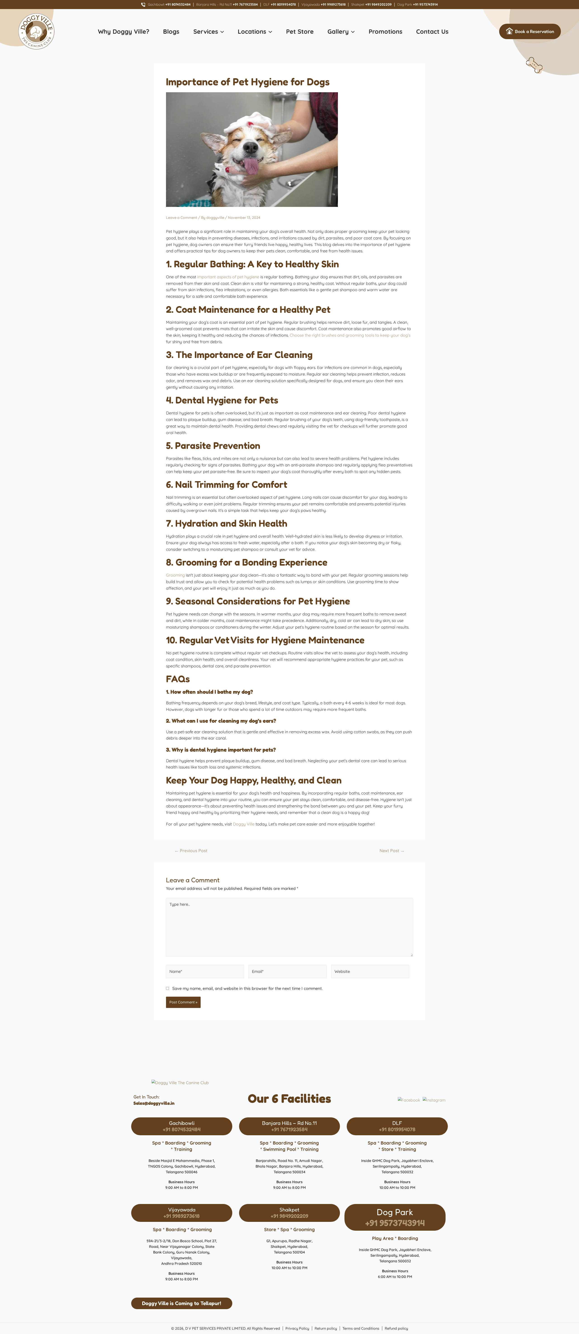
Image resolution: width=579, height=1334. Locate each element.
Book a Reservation (534, 31)
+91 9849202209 (289, 1216)
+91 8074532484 (182, 1129)
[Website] (370, 972)
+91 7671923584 (289, 1129)
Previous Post (190, 851)
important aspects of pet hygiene (228, 276)
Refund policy (396, 1328)
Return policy (326, 1328)
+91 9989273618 (182, 1216)
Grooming (175, 575)
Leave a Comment (181, 217)
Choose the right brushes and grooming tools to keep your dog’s (350, 335)
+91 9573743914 (395, 1223)
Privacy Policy (297, 1328)
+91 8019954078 (397, 1129)
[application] (221, 31)
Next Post (392, 851)
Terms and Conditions (360, 1328)
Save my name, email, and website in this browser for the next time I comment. (247, 988)
